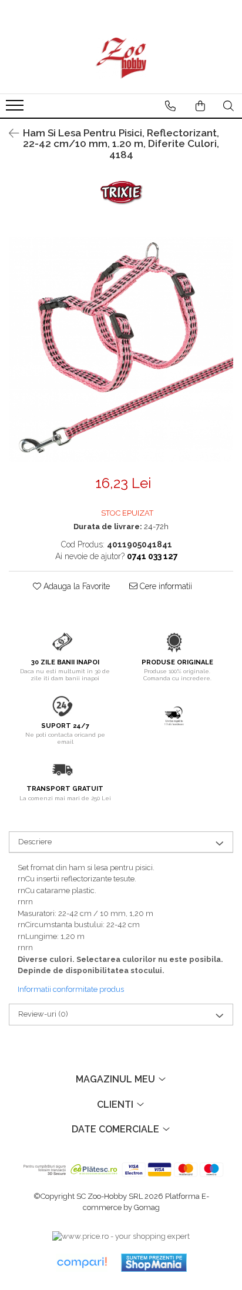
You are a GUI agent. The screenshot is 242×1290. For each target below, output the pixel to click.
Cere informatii (164, 586)
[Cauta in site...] (228, 106)
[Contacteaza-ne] (170, 106)
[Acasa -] (121, 58)
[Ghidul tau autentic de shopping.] (81, 1263)
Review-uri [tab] (43, 1014)
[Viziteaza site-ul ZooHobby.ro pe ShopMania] (154, 1263)
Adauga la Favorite (75, 586)
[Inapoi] (9, 133)
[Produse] (16, 109)
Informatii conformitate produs (71, 989)
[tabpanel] (121, 349)
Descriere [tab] (35, 841)
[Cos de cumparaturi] (200, 106)
